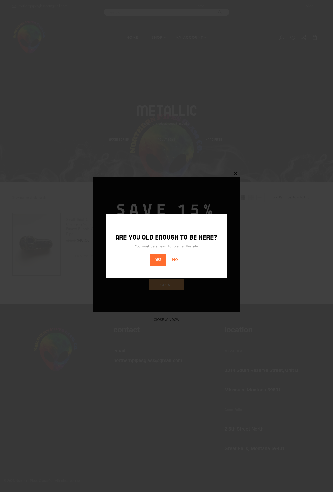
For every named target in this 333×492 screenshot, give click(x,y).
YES (158, 259)
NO (175, 259)
